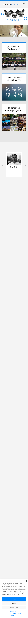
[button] (25, 581)
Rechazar (14, 603)
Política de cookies (14, 611)
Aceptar (14, 599)
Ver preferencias (14, 607)
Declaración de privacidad (15, 613)
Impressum (12, 615)
